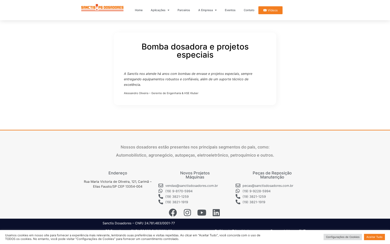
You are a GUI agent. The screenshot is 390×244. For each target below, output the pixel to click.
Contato (249, 10)
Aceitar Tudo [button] (374, 237)
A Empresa (205, 10)
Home (139, 10)
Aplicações (158, 10)
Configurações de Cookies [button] (343, 237)
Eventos (230, 10)
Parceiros (184, 10)
